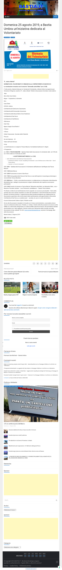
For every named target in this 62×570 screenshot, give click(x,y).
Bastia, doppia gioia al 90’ (11, 295)
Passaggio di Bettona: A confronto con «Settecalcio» (43, 368)
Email (13, 323)
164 (40, 556)
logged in (19, 305)
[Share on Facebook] (33, 263)
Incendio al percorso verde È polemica (18, 435)
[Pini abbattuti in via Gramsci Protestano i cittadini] (6, 442)
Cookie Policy (14, 565)
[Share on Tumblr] (45, 263)
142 (36, 556)
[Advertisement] (31, 76)
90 (25, 556)
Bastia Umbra (14, 386)
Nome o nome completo (18, 317)
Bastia (10, 386)
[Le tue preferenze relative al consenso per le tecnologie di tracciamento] (59, 567)
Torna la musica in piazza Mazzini (48, 271)
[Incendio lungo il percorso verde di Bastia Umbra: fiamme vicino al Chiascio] (6, 453)
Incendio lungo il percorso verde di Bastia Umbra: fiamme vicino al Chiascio (26, 451)
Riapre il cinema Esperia (30, 295)
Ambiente (6, 386)
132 (33, 556)
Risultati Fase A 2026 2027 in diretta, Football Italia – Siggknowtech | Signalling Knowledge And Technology (27, 371)
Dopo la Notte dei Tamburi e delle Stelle (19, 377)
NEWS (55, 16)
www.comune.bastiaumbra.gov (32, 210)
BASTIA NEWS (6, 37)
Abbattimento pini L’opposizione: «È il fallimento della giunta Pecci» (25, 445)
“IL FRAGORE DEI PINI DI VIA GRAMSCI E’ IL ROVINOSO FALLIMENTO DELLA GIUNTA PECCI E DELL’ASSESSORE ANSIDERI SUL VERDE (30, 457)
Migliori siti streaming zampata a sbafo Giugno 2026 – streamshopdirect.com (21, 364)
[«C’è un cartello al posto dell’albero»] (31, 404)
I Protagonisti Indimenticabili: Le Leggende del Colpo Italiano (17, 368)
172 (44, 556)
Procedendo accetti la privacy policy (22, 328)
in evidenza (8, 223)
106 (29, 556)
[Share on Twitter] (37, 263)
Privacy (6, 565)
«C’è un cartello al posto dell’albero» (14, 424)
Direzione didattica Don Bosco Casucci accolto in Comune (22, 429)
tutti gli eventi (31, 346)
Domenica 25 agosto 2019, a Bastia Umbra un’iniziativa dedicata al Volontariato (27, 29)
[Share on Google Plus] (49, 263)
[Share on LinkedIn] (41, 263)
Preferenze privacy (25, 565)
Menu (8, 16)
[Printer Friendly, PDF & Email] (8, 220)
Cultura (12, 37)
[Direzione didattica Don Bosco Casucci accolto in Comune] (6, 431)
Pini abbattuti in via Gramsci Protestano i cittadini (20, 440)
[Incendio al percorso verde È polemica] (6, 437)
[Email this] (56, 263)
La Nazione (20, 386)
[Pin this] (52, 263)
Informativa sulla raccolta (31, 568)
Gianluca (7, 425)
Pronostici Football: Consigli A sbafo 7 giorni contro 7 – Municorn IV (18, 375)
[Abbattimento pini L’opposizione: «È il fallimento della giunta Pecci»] (6, 447)
